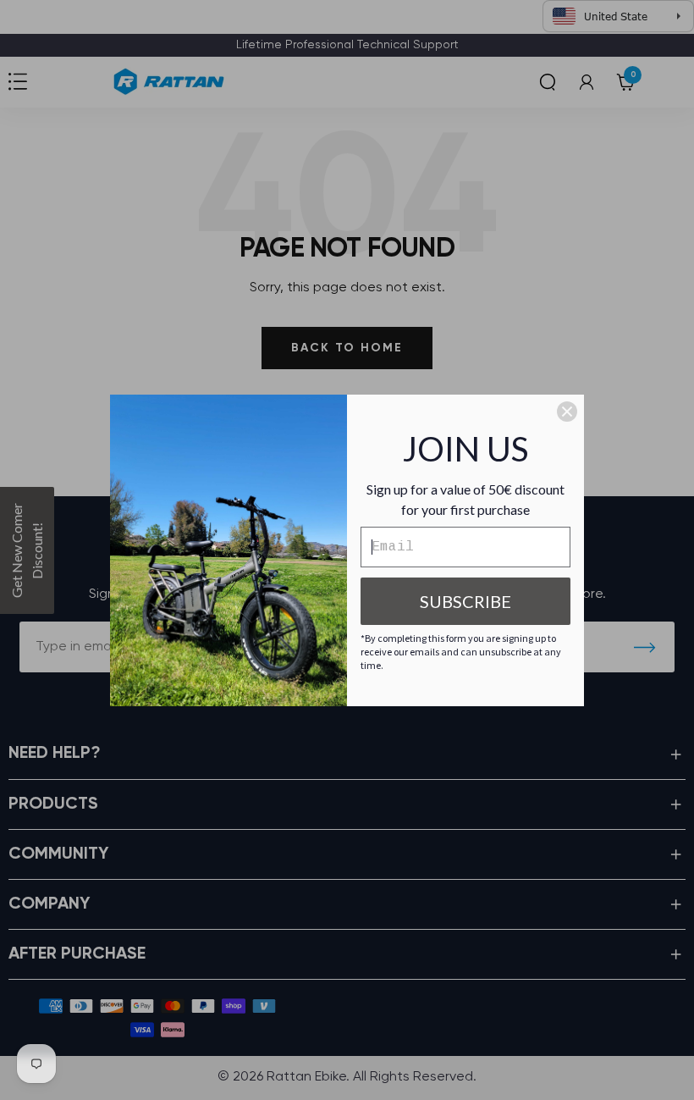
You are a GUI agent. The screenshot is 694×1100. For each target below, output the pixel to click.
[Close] (567, 411)
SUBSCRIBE (465, 601)
